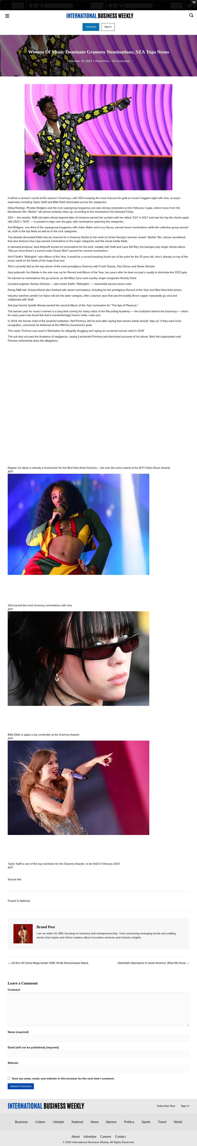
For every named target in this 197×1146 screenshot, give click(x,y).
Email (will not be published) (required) (33, 1047)
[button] (91, 27)
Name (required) (18, 1032)
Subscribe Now (166, 1105)
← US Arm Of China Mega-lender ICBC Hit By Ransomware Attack (48, 962)
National (25, 900)
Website (13, 1062)
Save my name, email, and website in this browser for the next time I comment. (63, 1078)
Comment (14, 989)
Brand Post (102, 61)
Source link (14, 879)
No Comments (121, 61)
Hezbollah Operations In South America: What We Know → (153, 962)
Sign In (185, 1105)
